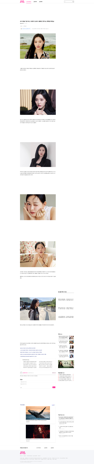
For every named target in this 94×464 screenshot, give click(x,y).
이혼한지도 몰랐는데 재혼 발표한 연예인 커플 (30, 361)
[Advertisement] (47, 11)
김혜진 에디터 (22, 23)
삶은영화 (40, 1)
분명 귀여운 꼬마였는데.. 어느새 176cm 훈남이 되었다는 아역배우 (31, 352)
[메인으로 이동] (22, 2)
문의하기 (39, 455)
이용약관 (24, 455)
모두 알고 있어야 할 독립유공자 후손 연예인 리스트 (45, 367)
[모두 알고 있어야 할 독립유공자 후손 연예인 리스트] (66, 356)
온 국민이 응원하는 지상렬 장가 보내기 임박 (30, 363)
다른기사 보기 (54, 372)
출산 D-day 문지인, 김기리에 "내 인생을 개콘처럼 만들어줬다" (45, 364)
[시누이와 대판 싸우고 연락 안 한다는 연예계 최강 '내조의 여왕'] (66, 423)
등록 (54, 387)
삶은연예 (35, 1)
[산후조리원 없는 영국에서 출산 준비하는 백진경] (66, 342)
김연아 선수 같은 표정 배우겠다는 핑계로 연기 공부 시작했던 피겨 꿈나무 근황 (33, 354)
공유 (25, 26)
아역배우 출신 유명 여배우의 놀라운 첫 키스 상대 (28, 356)
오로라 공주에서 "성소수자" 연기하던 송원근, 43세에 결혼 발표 (30, 364)
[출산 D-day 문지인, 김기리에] (66, 337)
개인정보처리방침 (29, 455)
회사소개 (21, 455)
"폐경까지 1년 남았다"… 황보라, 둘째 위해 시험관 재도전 (45, 366)
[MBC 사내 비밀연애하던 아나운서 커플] (66, 437)
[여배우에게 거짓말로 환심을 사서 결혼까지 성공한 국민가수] (66, 351)
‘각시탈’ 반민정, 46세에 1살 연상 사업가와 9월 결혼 (65, 376)
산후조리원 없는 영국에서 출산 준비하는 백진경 (30, 366)
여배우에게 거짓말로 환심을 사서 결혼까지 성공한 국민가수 (30, 367)
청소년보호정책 (35, 455)
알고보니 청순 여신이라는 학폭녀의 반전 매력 (27, 348)
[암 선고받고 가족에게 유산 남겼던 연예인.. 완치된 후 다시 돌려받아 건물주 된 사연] (66, 418)
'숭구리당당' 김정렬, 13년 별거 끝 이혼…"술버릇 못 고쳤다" (45, 361)
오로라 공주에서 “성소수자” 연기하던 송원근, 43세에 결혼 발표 (65, 380)
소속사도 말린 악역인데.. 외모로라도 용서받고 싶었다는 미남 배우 (31, 350)
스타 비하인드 (28, 1)
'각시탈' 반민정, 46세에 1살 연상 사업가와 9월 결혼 (45, 363)
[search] (73, 1)
